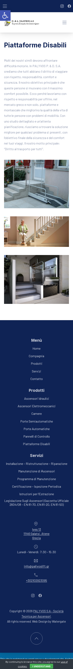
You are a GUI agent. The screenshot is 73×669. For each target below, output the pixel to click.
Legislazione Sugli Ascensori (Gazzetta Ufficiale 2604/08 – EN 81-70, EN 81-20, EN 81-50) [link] (36, 502)
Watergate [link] (59, 621)
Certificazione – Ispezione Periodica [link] (36, 486)
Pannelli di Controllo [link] (36, 436)
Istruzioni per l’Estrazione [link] (36, 494)
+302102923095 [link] (36, 580)
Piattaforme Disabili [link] (36, 444)
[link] (5, 15)
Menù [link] (36, 340)
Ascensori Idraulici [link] (36, 398)
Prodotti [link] (36, 364)
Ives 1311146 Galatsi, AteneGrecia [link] (36, 533)
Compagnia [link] (36, 356)
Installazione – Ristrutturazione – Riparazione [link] (36, 463)
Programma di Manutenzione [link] (36, 479)
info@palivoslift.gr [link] (36, 566)
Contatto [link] (36, 379)
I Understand (41, 666)
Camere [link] (36, 414)
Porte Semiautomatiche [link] (36, 421)
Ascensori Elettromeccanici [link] (37, 406)
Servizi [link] (36, 371)
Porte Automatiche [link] (37, 429)
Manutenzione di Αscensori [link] (36, 471)
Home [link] (36, 348)
